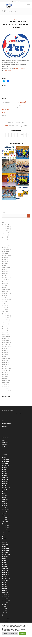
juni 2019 (4, 350)
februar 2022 (5, 289)
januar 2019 (5, 360)
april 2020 (4, 332)
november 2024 (5, 229)
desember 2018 (5, 362)
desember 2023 (5, 249)
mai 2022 (4, 283)
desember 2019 (5, 340)
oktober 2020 (5, 320)
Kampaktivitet (5, 442)
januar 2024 (5, 247)
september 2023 (6, 255)
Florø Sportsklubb (22, 125)
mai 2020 (4, 330)
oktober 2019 (5, 344)
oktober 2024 (5, 231)
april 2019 (4, 354)
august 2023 (5, 257)
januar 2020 (5, 338)
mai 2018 (4, 374)
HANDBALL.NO (8, 70)
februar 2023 (5, 267)
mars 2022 (4, 287)
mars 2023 (4, 265)
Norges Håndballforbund (7, 423)
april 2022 (4, 285)
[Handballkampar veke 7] (22, 193)
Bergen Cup (4, 426)
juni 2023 (4, 259)
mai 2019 (4, 352)
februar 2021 (5, 312)
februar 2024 (5, 245)
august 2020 (5, 324)
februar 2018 (5, 380)
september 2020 (6, 322)
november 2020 (5, 318)
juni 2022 (4, 281)
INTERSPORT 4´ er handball (19, 68)
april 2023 (4, 263)
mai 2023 (4, 261)
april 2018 (4, 376)
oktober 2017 (5, 388)
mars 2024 (4, 243)
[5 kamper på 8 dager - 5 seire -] (9, 166)
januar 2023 (5, 269)
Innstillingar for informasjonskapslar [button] (10, 633)
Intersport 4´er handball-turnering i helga (16, 24)
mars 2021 (4, 310)
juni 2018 (4, 372)
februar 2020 (5, 336)
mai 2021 (4, 307)
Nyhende (13, 11)
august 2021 (5, 301)
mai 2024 (4, 239)
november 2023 (5, 251)
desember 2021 (5, 293)
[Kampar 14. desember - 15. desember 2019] (9, 152)
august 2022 (5, 279)
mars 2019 (4, 356)
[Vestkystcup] (9, 179)
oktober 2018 (5, 366)
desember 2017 (5, 384)
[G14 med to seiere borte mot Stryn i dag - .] (22, 179)
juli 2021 (4, 303)
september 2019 (6, 346)
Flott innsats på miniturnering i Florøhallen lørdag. (8, 111)
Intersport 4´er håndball (19, 127)
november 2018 (5, 364)
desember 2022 (5, 271)
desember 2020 (5, 316)
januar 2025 (5, 225)
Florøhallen (10, 127)
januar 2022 (5, 291)
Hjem (7, 11)
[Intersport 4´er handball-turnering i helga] (16, 46)
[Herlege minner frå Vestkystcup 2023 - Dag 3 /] (22, 166)
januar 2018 (5, 382)
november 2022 (5, 273)
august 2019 (5, 348)
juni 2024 (4, 237)
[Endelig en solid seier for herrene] (22, 152)
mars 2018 (4, 378)
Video (3, 446)
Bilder (3, 440)
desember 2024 (5, 227)
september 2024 (6, 233)
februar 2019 (5, 358)
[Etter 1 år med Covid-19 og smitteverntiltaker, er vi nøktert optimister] (9, 193)
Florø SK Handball (20, 122)
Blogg (4, 10)
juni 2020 (4, 328)
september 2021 (6, 299)
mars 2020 (4, 334)
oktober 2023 (5, 253)
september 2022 (6, 277)
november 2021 (5, 295)
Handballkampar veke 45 (7, 101)
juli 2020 (4, 326)
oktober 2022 (5, 275)
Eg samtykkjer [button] (22, 633)
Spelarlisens (4, 425)
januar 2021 (5, 314)
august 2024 (5, 235)
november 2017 (5, 386)
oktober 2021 (5, 297)
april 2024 (4, 241)
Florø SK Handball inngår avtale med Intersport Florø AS (21, 102)
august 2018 (5, 370)
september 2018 (6, 368)
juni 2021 (4, 305)
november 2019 (5, 342)
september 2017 (6, 390)
